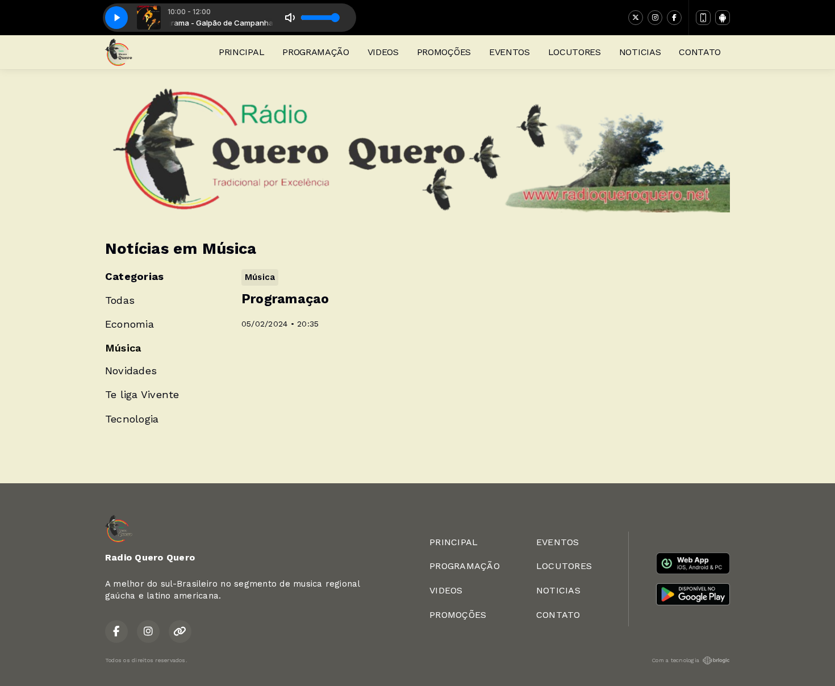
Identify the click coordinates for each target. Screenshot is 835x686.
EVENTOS (509, 52)
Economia (129, 324)
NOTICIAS (640, 52)
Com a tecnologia (675, 660)
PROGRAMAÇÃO (315, 52)
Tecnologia (131, 419)
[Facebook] (674, 17)
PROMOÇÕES (444, 52)
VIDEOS (383, 52)
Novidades (131, 371)
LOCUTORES (574, 52)
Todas (120, 300)
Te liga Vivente (142, 394)
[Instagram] (655, 17)
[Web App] (703, 17)
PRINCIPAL (241, 52)
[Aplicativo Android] (722, 17)
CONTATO (700, 52)
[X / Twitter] (635, 17)
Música (123, 348)
